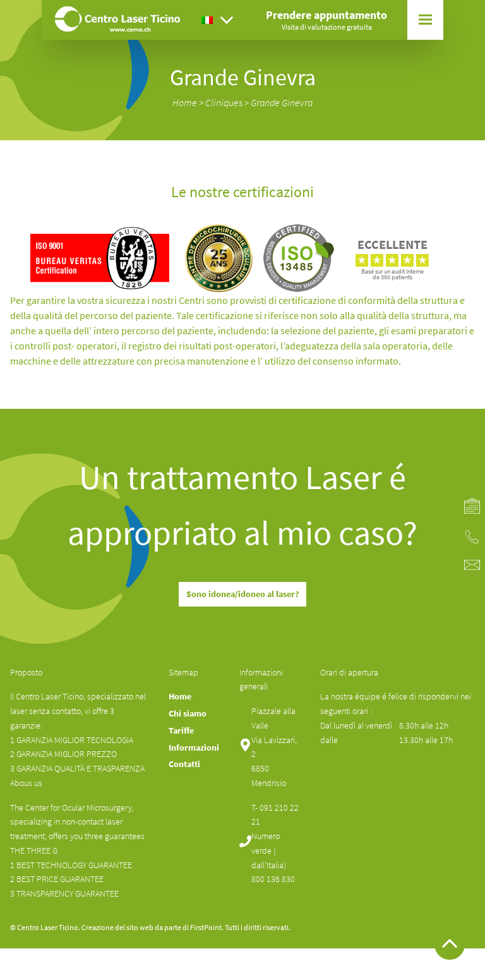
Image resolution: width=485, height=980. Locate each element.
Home (184, 102)
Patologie (405, 87)
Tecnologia (407, 102)
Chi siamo (405, 72)
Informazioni (411, 133)
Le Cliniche (406, 148)
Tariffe (399, 163)
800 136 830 (273, 879)
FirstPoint (206, 927)
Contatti (403, 178)
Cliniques (223, 102)
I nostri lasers (411, 118)
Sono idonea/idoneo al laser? (242, 594)
